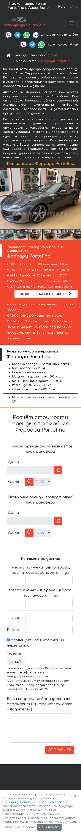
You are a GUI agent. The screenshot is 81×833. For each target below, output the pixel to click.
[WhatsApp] (26, 34)
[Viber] (8, 34)
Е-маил (13, 630)
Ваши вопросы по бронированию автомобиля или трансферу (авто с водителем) (39, 704)
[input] (30, 470)
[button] (77, 198)
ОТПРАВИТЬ (59, 750)
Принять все (49, 827)
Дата (13, 462)
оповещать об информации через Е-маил (35, 642)
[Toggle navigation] (71, 23)
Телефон (14, 654)
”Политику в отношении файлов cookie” (33, 802)
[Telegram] (17, 34)
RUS (62, 6)
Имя (15, 618)
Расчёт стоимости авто (42, 294)
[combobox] (16, 662)
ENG (73, 6)
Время (13, 482)
